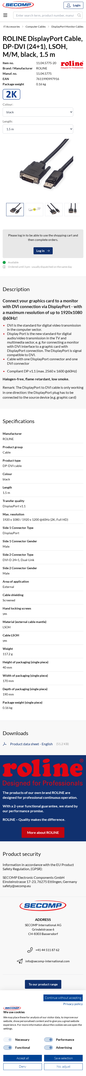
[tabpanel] (43, 169)
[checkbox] (7, 1039)
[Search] (79, 15)
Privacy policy (73, 1004)
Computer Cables (36, 26)
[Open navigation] (5, 15)
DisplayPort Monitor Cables (67, 26)
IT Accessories (11, 26)
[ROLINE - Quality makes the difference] (43, 773)
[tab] (15, 209)
